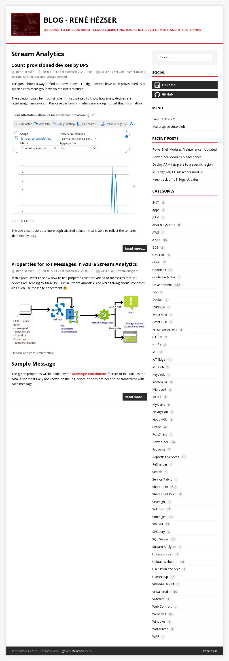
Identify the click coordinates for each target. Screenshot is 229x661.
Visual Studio (161, 591)
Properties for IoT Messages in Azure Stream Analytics (74, 264)
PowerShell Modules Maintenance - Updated (184, 149)
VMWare (158, 599)
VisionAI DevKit (163, 584)
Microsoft (159, 389)
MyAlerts (158, 404)
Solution (158, 509)
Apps (155, 210)
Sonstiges (159, 517)
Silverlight (159, 502)
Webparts (159, 614)
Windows (158, 621)
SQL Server (160, 539)
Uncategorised (57, 77)
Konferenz (159, 382)
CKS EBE (158, 255)
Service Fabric (162, 479)
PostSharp (159, 434)
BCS (155, 247)
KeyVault (158, 374)
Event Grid (117, 72)
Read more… (135, 248)
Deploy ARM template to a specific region (182, 164)
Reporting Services (165, 457)
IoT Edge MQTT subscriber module (177, 172)
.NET (155, 202)
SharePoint (160, 487)
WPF (155, 636)
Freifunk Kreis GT (164, 119)
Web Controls (162, 606)
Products (158, 449)
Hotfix (156, 344)
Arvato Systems (163, 225)
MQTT (157, 397)
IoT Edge (158, 359)
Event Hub (133, 72)
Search (157, 472)
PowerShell (160, 442)
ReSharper (159, 464)
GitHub (157, 337)
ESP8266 (158, 307)
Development (162, 285)
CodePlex (159, 270)
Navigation (160, 412)
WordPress (160, 629)
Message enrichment (89, 374)
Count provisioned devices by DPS (49, 65)
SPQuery (158, 531)
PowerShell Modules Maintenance (176, 157)
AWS (155, 232)
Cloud (156, 262)
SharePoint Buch (164, 494)
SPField (157, 524)
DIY (154, 292)
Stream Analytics (34, 77)
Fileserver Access (164, 329)
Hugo (62, 651)
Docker (157, 299)
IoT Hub (16, 77)
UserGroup (160, 576)
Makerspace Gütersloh (168, 126)
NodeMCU (160, 419)
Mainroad (78, 651)
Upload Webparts (164, 561)
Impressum (210, 651)
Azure (105, 72)
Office (156, 427)
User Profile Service (166, 569)
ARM (155, 217)
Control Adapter (163, 277)
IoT (143, 72)
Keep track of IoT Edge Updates (175, 179)
